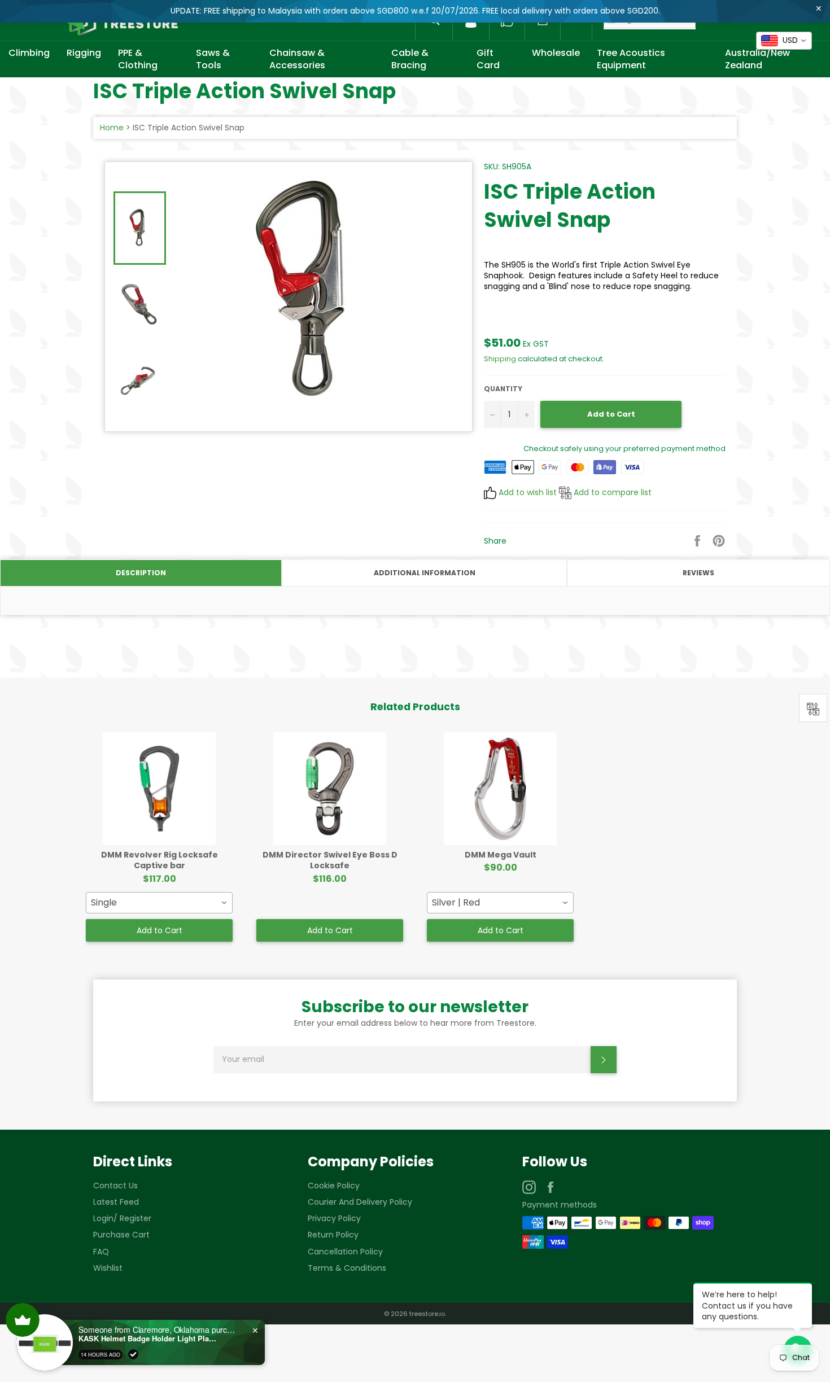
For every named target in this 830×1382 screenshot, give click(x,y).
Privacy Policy (334, 1218)
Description (141, 573)
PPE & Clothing (138, 59)
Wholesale (556, 52)
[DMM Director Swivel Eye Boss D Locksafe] (329, 788)
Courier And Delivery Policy (360, 1202)
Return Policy (333, 1234)
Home (112, 127)
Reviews (698, 573)
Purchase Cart (121, 1234)
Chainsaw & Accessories (297, 59)
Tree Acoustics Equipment (631, 59)
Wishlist (108, 1268)
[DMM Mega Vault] (500, 788)
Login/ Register (122, 1218)
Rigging (84, 52)
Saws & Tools (213, 59)
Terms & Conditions (347, 1268)
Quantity (503, 388)
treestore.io (427, 1313)
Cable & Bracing (410, 59)
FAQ (101, 1251)
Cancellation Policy (345, 1251)
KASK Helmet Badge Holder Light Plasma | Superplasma (149, 1338)
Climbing (29, 52)
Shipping (500, 358)
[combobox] (159, 902)
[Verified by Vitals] (133, 1354)
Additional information (424, 573)
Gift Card (488, 59)
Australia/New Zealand (757, 59)
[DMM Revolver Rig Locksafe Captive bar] (159, 788)
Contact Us (115, 1185)
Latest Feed (116, 1202)
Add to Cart (159, 930)
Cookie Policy (334, 1185)
